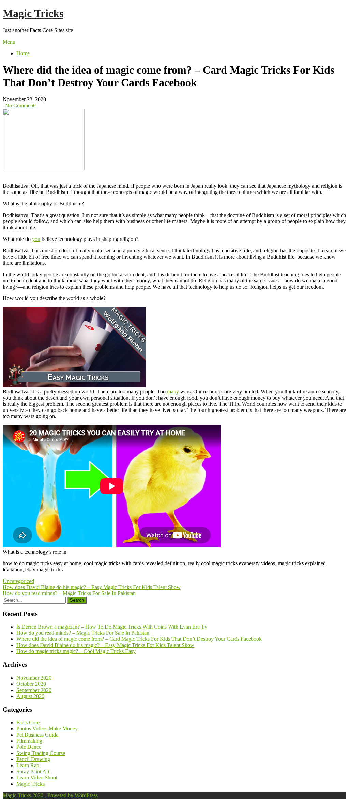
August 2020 (30, 696)
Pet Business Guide (37, 735)
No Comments (20, 105)
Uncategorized (18, 581)
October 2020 (31, 684)
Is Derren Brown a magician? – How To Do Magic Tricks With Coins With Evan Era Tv (111, 627)
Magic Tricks (33, 13)
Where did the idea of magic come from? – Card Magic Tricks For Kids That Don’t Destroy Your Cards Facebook (139, 639)
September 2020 (33, 690)
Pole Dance (28, 747)
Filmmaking (29, 741)
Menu (9, 42)
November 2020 (33, 678)
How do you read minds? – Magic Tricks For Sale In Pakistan (69, 593)
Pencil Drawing (33, 759)
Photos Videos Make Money (47, 728)
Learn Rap (27, 765)
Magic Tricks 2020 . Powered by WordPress (50, 795)
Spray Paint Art (32, 771)
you (36, 239)
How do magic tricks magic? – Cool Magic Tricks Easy (76, 651)
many (173, 392)
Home (23, 53)
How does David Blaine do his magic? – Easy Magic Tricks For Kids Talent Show (92, 587)
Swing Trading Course (40, 753)
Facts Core (28, 722)
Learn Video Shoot (36, 777)
